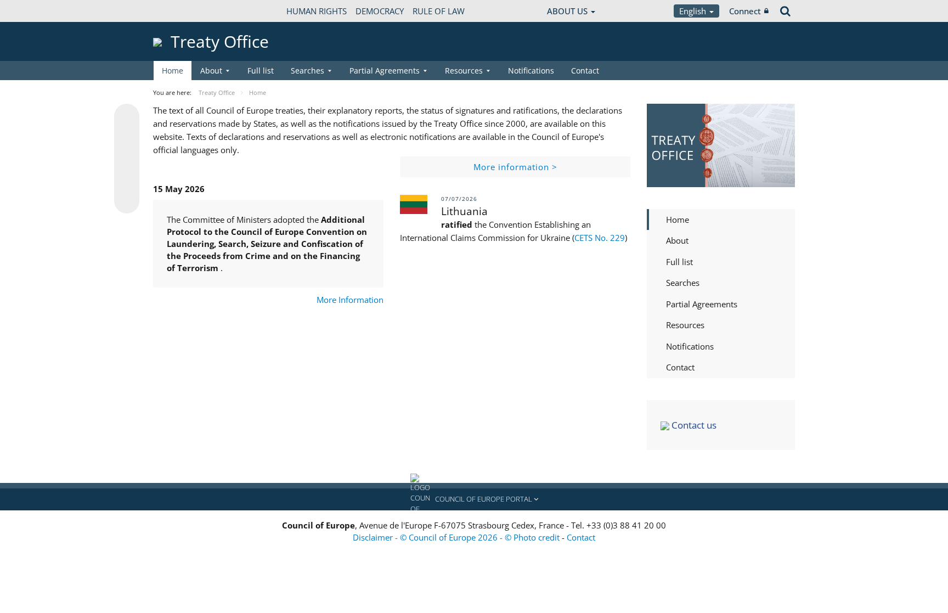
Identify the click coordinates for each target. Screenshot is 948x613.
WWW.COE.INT (180, 11)
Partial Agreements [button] (384, 70)
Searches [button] (307, 70)
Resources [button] (464, 70)
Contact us (692, 425)
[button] (474, 499)
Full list (260, 70)
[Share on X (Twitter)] (127, 138)
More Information (350, 299)
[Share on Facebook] (127, 159)
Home (172, 70)
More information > (515, 166)
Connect (745, 10)
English (693, 10)
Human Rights (316, 10)
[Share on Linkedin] (127, 180)
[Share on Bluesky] (127, 117)
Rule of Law (439, 10)
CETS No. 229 (599, 237)
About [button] (211, 70)
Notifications (531, 70)
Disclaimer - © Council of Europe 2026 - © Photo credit (457, 537)
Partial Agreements (701, 304)
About (677, 240)
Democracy (380, 10)
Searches (682, 282)
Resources (685, 324)
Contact (585, 70)
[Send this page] (127, 201)
